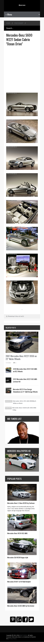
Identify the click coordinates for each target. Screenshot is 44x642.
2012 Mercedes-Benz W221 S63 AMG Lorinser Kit (25, 380)
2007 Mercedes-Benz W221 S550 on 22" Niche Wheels (21, 357)
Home (8, 23)
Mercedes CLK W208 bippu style (17, 557)
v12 (20, 316)
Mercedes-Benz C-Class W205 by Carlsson (21, 503)
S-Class (16, 316)
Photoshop (18, 23)
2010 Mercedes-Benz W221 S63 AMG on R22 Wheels (25, 370)
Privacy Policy (12, 638)
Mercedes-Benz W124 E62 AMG (17, 533)
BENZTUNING (23, 635)
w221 (22, 316)
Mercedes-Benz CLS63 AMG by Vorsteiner (20, 606)
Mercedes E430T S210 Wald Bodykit (19, 581)
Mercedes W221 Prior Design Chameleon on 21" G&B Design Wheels (25, 390)
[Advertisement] (22, 69)
